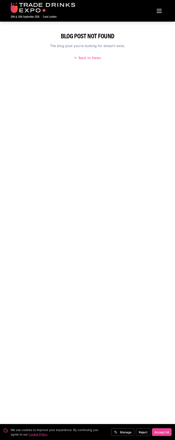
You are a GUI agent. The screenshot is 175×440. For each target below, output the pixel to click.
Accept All (162, 432)
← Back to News (87, 58)
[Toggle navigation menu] (159, 11)
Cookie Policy (38, 434)
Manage (125, 432)
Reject (143, 432)
